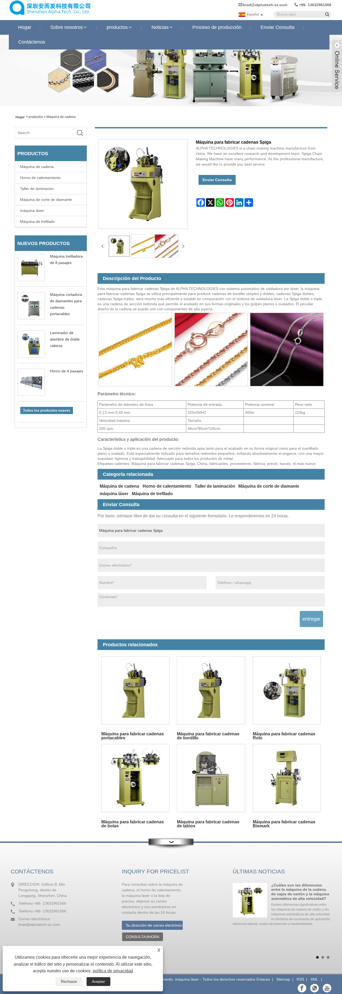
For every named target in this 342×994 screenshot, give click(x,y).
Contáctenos (31, 42)
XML (314, 979)
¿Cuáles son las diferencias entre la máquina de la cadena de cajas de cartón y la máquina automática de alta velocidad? (300, 892)
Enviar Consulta (277, 27)
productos (117, 27)
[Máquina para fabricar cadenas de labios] (211, 778)
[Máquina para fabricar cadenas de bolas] (135, 778)
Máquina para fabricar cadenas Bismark (284, 824)
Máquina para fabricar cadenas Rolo (284, 736)
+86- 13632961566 (315, 5)
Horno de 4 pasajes (66, 371)
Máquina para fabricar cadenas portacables (132, 736)
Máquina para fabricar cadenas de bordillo (208, 736)
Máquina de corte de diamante (46, 199)
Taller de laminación (37, 188)
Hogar (24, 27)
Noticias (160, 27)
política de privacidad (113, 971)
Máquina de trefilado (37, 221)
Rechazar (69, 981)
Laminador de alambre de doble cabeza (65, 339)
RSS (300, 979)
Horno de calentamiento (40, 177)
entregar (311, 619)
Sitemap (283, 979)
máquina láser (32, 210)
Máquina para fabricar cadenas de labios (208, 824)
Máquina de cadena (61, 117)
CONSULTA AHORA (142, 937)
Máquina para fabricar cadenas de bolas (132, 824)
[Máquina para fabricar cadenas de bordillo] (211, 690)
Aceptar (98, 981)
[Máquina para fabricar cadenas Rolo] (287, 690)
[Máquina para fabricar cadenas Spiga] (119, 246)
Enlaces (263, 979)
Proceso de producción (217, 27)
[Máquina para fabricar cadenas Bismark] (287, 778)
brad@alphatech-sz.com (265, 5)
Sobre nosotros (66, 27)
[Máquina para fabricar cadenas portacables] (135, 690)
